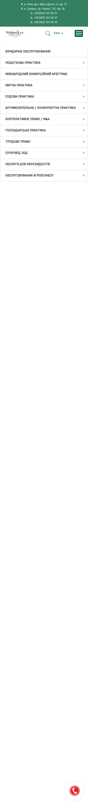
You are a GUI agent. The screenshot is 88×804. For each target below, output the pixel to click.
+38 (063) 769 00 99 (45, 22)
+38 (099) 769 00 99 (45, 17)
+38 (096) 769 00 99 (45, 13)
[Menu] (79, 33)
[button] (48, 33)
